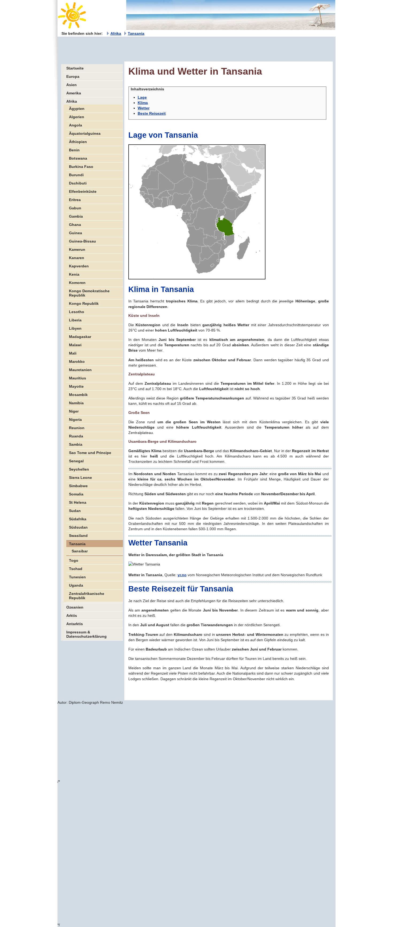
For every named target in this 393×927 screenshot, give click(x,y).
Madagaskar (80, 336)
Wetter (143, 108)
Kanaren (76, 258)
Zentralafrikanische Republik (86, 595)
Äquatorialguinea (85, 133)
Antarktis (74, 624)
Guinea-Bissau (82, 241)
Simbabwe (78, 486)
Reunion (76, 428)
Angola (75, 125)
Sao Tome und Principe (90, 453)
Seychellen (79, 469)
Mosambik (78, 395)
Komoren (77, 282)
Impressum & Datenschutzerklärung (86, 634)
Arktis (71, 615)
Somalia (76, 494)
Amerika (73, 93)
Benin (74, 150)
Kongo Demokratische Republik (89, 293)
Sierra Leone (80, 477)
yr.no (182, 575)
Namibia (76, 403)
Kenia (74, 274)
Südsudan (78, 527)
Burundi (76, 175)
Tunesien (77, 577)
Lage (142, 97)
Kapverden (79, 266)
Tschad (75, 569)
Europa (72, 76)
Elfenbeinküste (83, 191)
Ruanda (76, 436)
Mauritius (77, 378)
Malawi (75, 345)
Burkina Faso (81, 166)
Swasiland (78, 535)
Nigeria (75, 419)
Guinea (75, 233)
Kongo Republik (84, 303)
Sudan (75, 511)
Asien (71, 85)
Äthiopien (78, 142)
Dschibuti (78, 183)
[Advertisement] (154, 49)
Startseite (75, 68)
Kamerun (77, 249)
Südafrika (77, 519)
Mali (72, 353)
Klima (143, 103)
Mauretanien (80, 370)
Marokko (77, 361)
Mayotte (76, 386)
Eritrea (75, 200)
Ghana (75, 224)
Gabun (75, 208)
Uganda (76, 585)
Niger (74, 411)
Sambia (75, 444)
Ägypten (76, 108)
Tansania (136, 33)
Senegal (76, 461)
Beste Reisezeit (152, 113)
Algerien (76, 117)
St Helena (77, 502)
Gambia (76, 216)
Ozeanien (74, 607)
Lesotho (76, 312)
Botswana (78, 158)
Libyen (75, 328)
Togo (73, 560)
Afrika (115, 33)
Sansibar (80, 551)
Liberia (75, 320)
